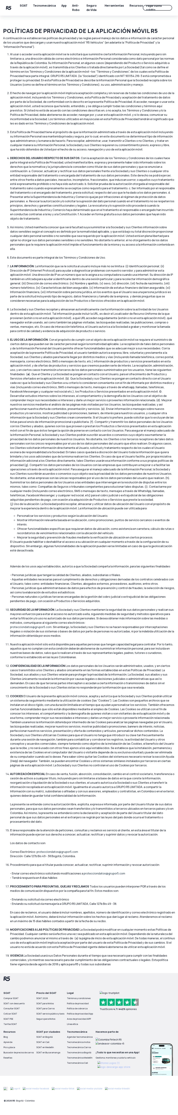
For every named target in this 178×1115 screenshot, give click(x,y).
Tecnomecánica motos (78, 1042)
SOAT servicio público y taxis (50, 1013)
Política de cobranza (77, 1008)
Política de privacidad (78, 1003)
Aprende (7, 1042)
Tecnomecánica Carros (79, 1047)
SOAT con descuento (14, 1003)
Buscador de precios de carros (18, 1052)
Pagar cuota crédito (154, 8)
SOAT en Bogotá (44, 1036)
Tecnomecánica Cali (77, 1062)
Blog (5, 1036)
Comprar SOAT (11, 998)
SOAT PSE (8, 1018)
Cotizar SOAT (10, 1013)
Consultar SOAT (11, 1008)
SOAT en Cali (42, 1042)
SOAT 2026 (42, 998)
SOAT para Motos (45, 1003)
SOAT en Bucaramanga (48, 1052)
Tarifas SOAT (10, 1024)
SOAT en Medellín (45, 1047)
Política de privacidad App (80, 1013)
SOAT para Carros (45, 1008)
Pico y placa (9, 1047)
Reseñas (7, 1057)
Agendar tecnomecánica (80, 1036)
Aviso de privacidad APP (79, 1018)
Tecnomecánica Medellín (79, 1057)
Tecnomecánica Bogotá (79, 1052)
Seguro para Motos (45, 1018)
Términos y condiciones (79, 998)
